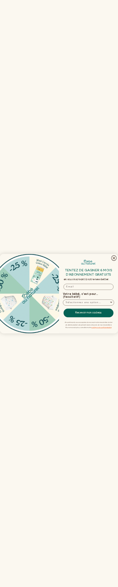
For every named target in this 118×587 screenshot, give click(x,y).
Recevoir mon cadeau (88, 313)
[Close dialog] (114, 257)
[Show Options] (111, 302)
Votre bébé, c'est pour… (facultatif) (81, 295)
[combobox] (88, 302)
